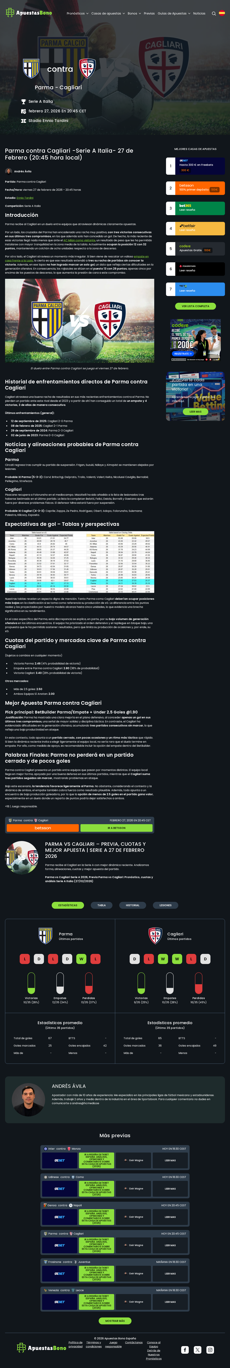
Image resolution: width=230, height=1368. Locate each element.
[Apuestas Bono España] (28, 13)
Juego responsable (113, 1344)
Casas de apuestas (106, 13)
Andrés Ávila (69, 1086)
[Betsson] (43, 828)
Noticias (199, 13)
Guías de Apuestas (172, 13)
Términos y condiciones (94, 1344)
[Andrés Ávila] (8, 171)
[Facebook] (185, 1350)
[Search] (213, 13)
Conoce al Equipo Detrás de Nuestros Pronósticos (154, 1351)
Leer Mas (196, 411)
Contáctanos (134, 1342)
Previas (149, 13)
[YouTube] (197, 1350)
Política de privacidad (76, 1344)
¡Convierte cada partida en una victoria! (188, 384)
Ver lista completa (195, 306)
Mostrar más (115, 1321)
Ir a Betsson (116, 828)
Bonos (132, 13)
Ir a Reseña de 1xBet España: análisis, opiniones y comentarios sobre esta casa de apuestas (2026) (96, 1160)
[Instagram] (210, 1350)
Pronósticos (76, 13)
